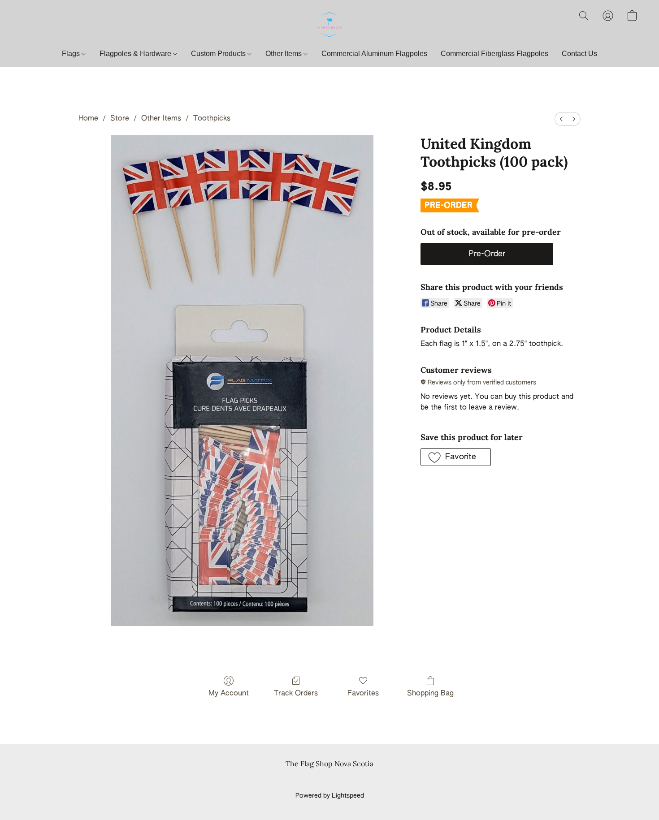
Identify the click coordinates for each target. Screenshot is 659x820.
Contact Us (579, 53)
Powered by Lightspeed (329, 796)
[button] (329, 25)
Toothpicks (211, 118)
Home (88, 118)
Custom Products (219, 53)
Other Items (284, 53)
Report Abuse (330, 780)
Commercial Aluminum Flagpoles (374, 53)
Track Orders (296, 693)
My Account (228, 693)
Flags (72, 53)
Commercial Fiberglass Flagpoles (494, 53)
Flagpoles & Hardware (136, 53)
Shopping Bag (430, 693)
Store (119, 118)
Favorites (363, 693)
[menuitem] (561, 118)
